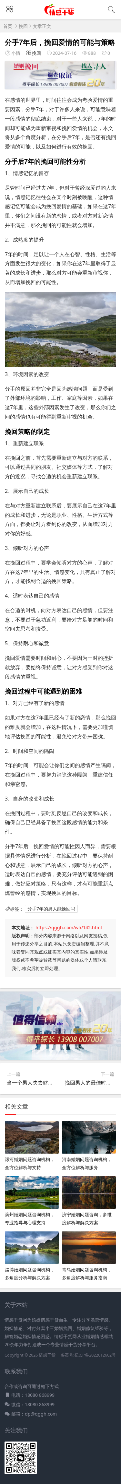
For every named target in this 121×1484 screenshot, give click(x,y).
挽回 (23, 26)
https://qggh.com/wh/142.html (68, 927)
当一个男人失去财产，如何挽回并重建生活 (56, 1082)
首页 (7, 26)
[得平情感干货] (60, 14)
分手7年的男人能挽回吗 (51, 909)
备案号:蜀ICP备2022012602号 (88, 1355)
